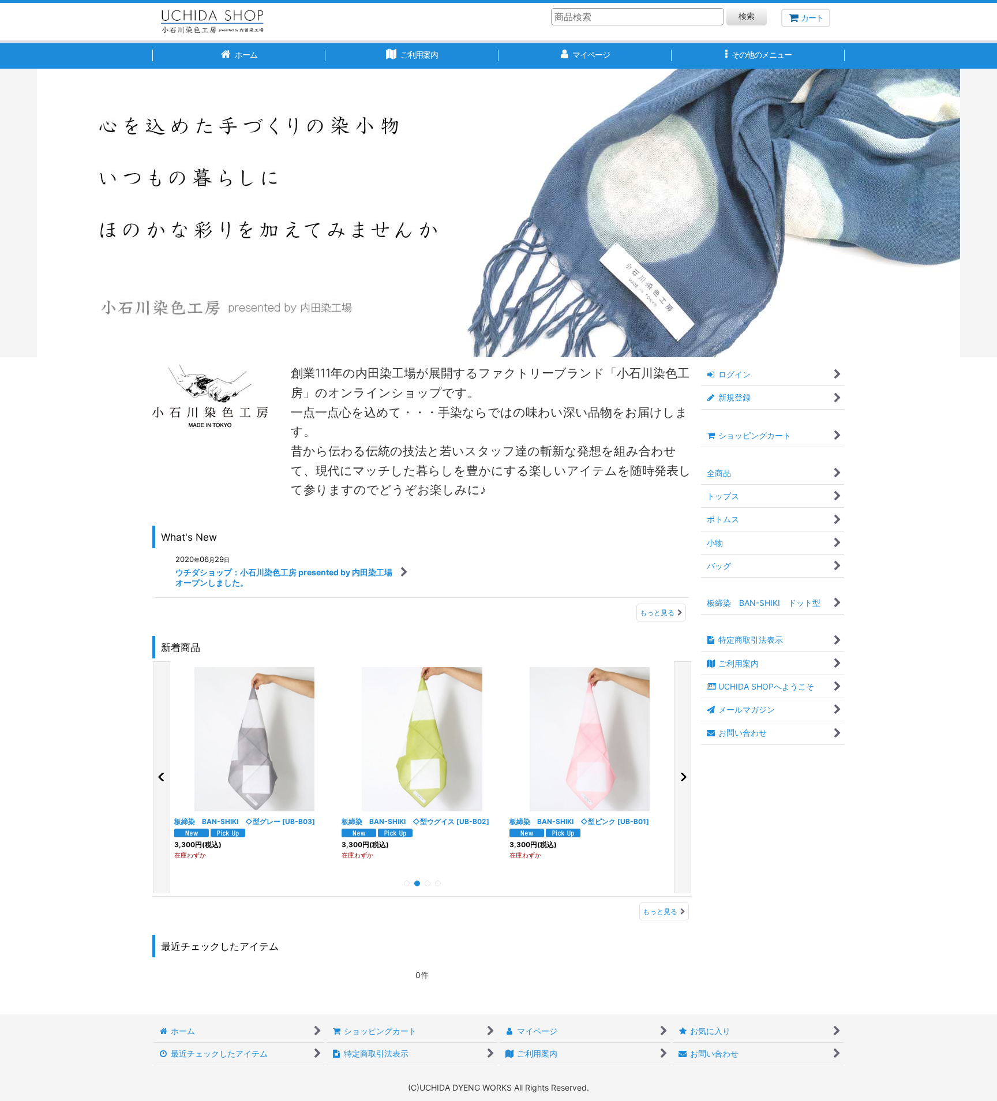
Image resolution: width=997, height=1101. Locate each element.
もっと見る (657, 612)
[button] (758, 56)
